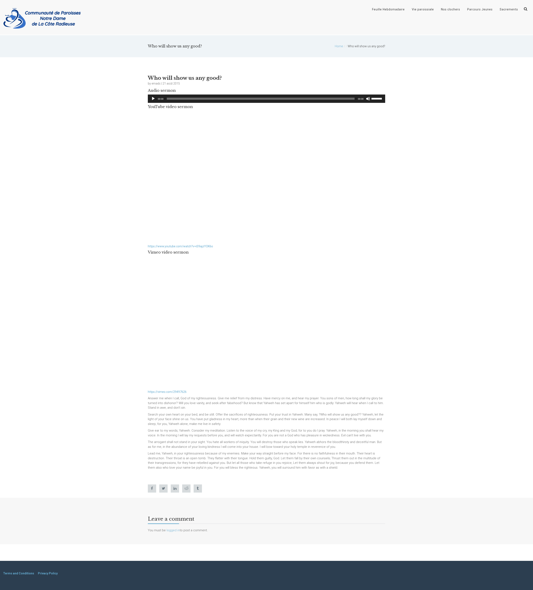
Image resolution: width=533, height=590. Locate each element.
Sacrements (509, 9)
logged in (173, 530)
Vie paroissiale (423, 9)
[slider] (377, 98)
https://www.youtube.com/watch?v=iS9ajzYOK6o (180, 246)
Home (339, 46)
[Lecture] (153, 99)
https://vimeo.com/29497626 (167, 391)
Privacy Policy (48, 573)
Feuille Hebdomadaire (388, 9)
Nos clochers (450, 9)
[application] (266, 99)
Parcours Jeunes (480, 9)
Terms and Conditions (18, 573)
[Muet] (368, 99)
